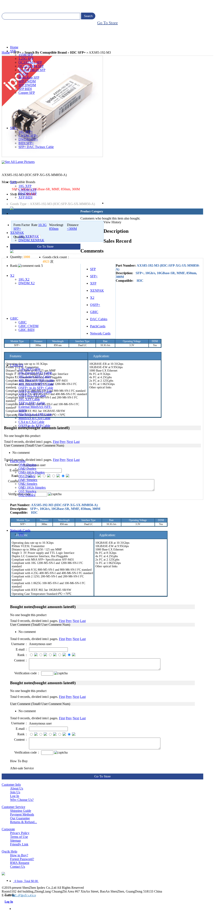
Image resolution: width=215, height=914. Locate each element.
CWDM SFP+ (28, 135)
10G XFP (24, 186)
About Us (16, 788)
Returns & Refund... (23, 822)
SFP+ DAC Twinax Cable (36, 147)
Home (14, 47)
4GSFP (23, 73)
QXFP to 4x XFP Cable (34, 425)
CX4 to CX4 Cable (31, 422)
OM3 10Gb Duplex (31, 472)
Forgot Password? (22, 859)
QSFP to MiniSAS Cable (35, 391)
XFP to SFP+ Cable (31, 403)
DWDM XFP (27, 193)
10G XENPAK (28, 236)
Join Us (15, 792)
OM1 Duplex (27, 465)
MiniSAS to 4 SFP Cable (35, 414)
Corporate (8, 829)
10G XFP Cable (29, 399)
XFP (13, 182)
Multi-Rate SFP (28, 77)
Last (83, 621)
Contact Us (17, 866)
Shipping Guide (20, 810)
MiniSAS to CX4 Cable (34, 418)
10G (21, 534)
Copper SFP (26, 92)
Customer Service (13, 807)
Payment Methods (22, 814)
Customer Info (11, 784)
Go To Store (107, 22)
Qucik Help (9, 851)
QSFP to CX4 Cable (32, 395)
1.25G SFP (25, 58)
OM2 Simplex (27, 483)
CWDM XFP (27, 190)
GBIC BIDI (26, 330)
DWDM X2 (26, 283)
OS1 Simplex (27, 491)
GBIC (14, 318)
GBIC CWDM (28, 326)
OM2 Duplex (27, 468)
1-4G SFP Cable (29, 369)
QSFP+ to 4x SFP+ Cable (35, 388)
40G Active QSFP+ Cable (35, 384)
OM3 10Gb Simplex (32, 487)
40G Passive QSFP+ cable (36, 380)
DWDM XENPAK (31, 240)
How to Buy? (19, 855)
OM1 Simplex (27, 480)
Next (76, 621)
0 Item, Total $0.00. (26, 881)
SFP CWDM (27, 81)
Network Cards (20, 530)
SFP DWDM (27, 85)
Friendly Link (19, 844)
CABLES (16, 365)
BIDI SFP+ (26, 143)
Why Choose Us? (22, 800)
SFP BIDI (25, 89)
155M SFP (25, 55)
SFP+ (14, 128)
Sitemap (15, 840)
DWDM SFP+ (28, 139)
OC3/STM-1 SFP (30, 62)
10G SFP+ (25, 132)
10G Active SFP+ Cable (34, 376)
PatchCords (17, 461)
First (62, 621)
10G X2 (23, 279)
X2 (12, 275)
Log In (14, 796)
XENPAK (17, 232)
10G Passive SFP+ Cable (35, 372)
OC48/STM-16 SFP (31, 70)
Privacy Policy (19, 833)
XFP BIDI (25, 197)
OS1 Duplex (26, 476)
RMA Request (19, 863)
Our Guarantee (20, 818)
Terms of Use (19, 837)
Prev (69, 621)
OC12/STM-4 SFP (31, 66)
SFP (13, 51)
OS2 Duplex (26, 495)
